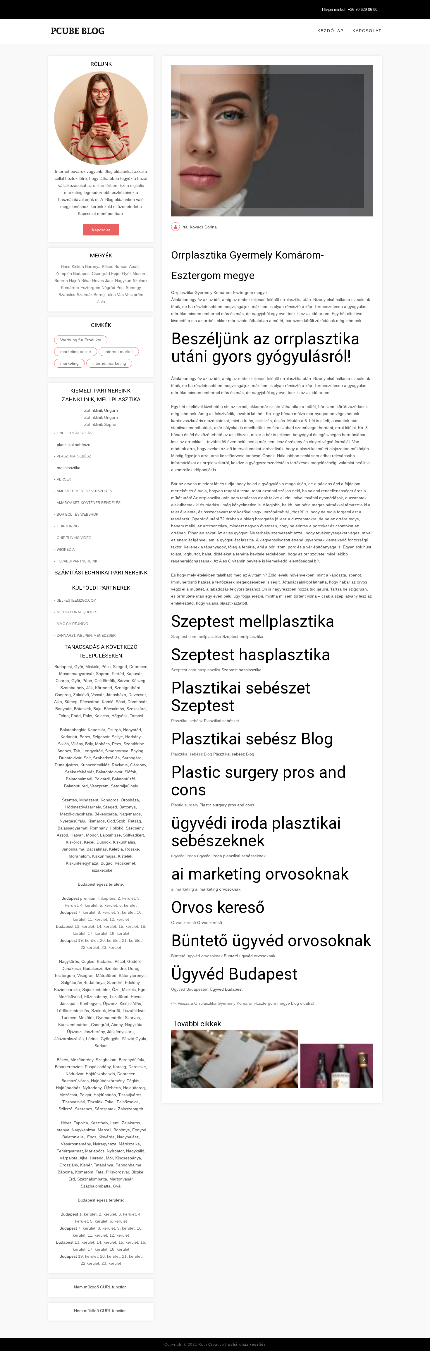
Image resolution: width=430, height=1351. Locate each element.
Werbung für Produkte (80, 340)
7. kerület (86, 912)
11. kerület (97, 919)
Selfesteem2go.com (76, 600)
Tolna (111, 294)
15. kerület (128, 926)
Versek (64, 479)
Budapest (82, 273)
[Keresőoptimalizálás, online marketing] (77, 38)
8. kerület (106, 912)
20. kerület (110, 940)
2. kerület (126, 898)
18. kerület (119, 933)
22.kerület (90, 947)
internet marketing (109, 363)
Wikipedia (66, 550)
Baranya (93, 266)
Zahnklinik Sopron (101, 424)
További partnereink (77, 561)
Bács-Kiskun (73, 266)
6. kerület (128, 905)
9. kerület (126, 912)
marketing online (75, 351)
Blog (108, 171)
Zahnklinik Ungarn (101, 417)
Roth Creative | (232, 1345)
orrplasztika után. (296, 299)
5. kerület (108, 905)
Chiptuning (68, 526)
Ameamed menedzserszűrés (84, 491)
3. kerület (127, 1214)
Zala (101, 301)
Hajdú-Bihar (80, 280)
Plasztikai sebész (74, 456)
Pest (121, 287)
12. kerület (119, 919)
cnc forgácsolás (74, 433)
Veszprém (134, 294)
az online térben (102, 185)
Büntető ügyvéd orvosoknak (197, 956)
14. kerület (106, 926)
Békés (108, 266)
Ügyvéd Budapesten (190, 989)
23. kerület (111, 947)
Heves (98, 280)
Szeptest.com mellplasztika (196, 636)
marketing (69, 363)
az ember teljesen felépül (256, 378)
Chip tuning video (74, 538)
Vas (121, 294)
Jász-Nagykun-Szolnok (126, 280)
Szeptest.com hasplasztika (195, 669)
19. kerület (88, 940)
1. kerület (88, 1214)
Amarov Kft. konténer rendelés (89, 503)
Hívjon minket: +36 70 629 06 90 (349, 9)
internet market (119, 351)
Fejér (116, 273)
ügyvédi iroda (183, 855)
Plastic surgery (184, 805)
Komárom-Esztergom (81, 287)
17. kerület (97, 933)
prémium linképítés (97, 898)
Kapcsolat (367, 30)
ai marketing (182, 889)
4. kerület (88, 905)
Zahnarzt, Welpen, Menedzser (86, 636)
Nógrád (109, 287)
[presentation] (363, 1059)
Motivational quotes (77, 612)
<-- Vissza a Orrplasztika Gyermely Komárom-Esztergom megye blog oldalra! (242, 1003)
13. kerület (84, 926)
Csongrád (101, 273)
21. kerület (132, 940)
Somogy (133, 287)
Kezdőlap (330, 30)
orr (239, 406)
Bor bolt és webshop (77, 514)
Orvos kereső (183, 922)
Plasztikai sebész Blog (191, 754)
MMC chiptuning (72, 624)
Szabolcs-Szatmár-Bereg (82, 294)
